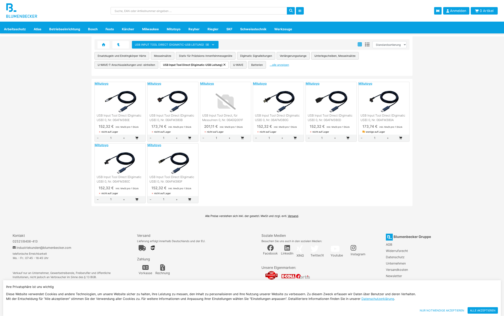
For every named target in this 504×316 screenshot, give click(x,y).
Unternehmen (396, 263)
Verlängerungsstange (293, 55)
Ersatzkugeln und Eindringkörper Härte (122, 55)
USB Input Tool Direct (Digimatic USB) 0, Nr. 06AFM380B (171, 118)
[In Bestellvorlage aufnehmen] (120, 110)
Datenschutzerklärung (377, 299)
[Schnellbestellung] (438, 11)
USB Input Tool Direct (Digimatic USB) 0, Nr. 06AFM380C (119, 179)
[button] (360, 44)
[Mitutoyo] (118, 45)
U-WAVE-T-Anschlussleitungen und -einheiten (126, 64)
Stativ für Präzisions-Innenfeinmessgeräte (205, 55)
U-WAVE (238, 64)
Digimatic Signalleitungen (256, 55)
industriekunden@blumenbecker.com (44, 248)
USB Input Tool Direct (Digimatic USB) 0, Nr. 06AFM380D (330, 118)
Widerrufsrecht (397, 251)
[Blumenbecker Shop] (42, 11)
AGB (389, 244)
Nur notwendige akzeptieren (442, 310)
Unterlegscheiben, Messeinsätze (335, 55)
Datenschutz (395, 257)
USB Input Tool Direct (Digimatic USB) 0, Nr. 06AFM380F (171, 179)
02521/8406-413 (25, 241)
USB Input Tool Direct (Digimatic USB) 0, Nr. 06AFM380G (277, 118)
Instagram (358, 254)
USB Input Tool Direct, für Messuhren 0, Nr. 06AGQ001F (222, 118)
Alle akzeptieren (483, 310)
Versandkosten (397, 270)
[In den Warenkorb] (137, 138)
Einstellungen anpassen (395, 310)
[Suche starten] (291, 11)
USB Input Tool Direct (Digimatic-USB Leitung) (192, 64)
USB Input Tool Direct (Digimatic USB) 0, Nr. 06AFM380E (119, 118)
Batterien (257, 64)
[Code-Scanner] (300, 11)
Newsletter (394, 276)
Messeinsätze (162, 55)
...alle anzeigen (279, 64)
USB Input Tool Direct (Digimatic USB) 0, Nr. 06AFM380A (382, 118)
